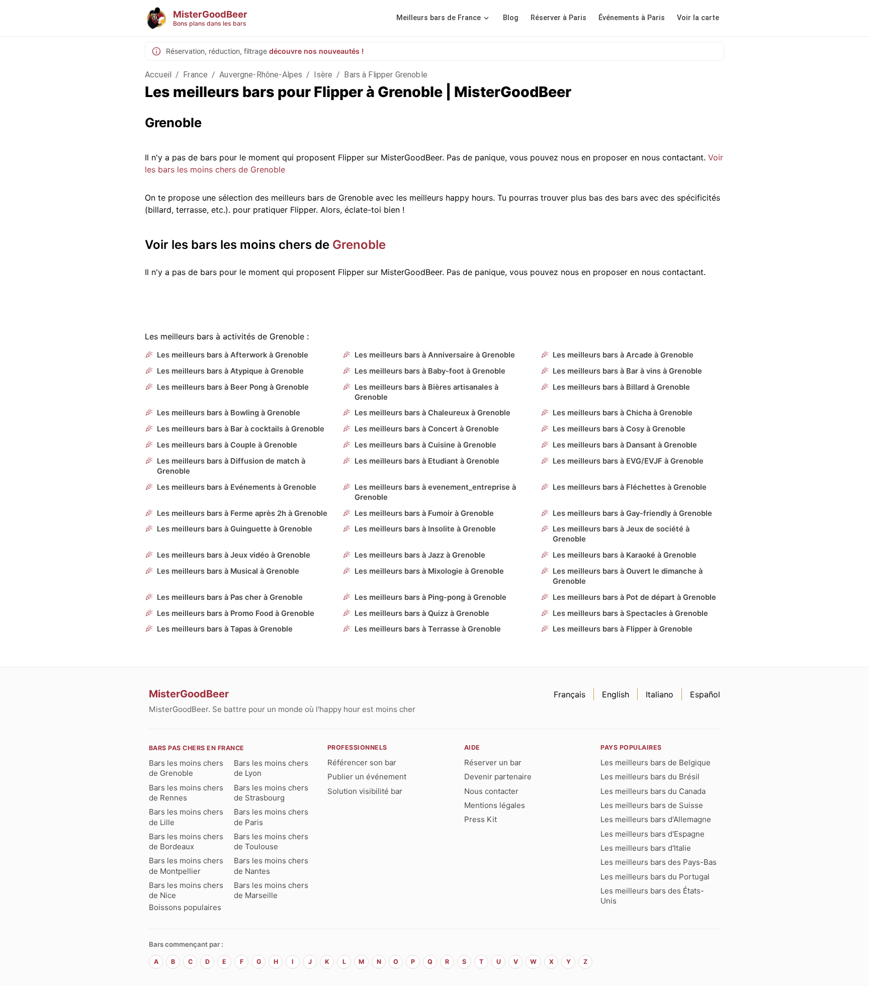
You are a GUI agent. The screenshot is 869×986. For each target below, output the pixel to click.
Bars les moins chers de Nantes (271, 865)
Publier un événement (366, 776)
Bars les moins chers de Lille (186, 817)
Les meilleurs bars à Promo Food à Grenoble (235, 613)
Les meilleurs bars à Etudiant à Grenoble (427, 461)
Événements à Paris (631, 18)
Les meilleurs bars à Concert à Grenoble (427, 428)
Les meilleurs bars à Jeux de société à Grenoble (621, 534)
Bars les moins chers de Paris (271, 817)
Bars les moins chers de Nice (186, 890)
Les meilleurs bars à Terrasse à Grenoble (428, 629)
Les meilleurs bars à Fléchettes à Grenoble (630, 487)
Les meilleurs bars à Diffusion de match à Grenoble (231, 466)
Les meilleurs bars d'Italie (645, 848)
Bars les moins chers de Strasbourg (271, 792)
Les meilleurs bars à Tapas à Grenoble (225, 629)
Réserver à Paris (558, 18)
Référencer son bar (361, 762)
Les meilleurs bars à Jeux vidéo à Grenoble (233, 555)
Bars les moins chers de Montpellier (186, 865)
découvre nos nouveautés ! (316, 51)
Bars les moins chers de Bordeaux (186, 841)
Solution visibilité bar (364, 791)
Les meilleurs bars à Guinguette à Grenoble (234, 528)
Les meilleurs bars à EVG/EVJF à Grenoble (628, 461)
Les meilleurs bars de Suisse (651, 805)
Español (705, 694)
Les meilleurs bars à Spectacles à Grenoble (630, 613)
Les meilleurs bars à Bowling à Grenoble (228, 412)
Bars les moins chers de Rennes (186, 792)
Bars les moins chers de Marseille (271, 890)
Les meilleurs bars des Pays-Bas (658, 862)
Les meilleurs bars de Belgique (655, 762)
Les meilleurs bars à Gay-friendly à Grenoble (632, 513)
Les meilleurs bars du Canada (653, 791)
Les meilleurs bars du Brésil (650, 776)
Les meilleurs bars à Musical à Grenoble (228, 571)
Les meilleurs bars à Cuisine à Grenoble (425, 445)
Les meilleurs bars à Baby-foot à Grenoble (430, 371)
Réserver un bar (493, 762)
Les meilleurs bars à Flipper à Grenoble (622, 629)
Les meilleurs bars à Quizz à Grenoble (422, 613)
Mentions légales (494, 805)
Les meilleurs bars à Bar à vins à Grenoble (627, 371)
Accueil (158, 74)
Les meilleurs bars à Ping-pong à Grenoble (430, 597)
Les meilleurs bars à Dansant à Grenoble (625, 445)
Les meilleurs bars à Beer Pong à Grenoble (233, 387)
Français (569, 694)
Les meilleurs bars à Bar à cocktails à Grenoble (240, 428)
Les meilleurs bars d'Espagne (652, 834)
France (195, 74)
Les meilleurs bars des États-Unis (652, 896)
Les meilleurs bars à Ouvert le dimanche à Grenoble (628, 576)
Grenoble (359, 244)
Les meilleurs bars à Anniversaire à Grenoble (435, 355)
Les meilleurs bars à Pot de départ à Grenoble (634, 597)
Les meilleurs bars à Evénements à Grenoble (236, 487)
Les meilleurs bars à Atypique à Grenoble (230, 371)
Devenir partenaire (498, 776)
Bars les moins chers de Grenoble (186, 768)
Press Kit (480, 819)
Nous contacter (491, 791)
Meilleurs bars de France (438, 18)
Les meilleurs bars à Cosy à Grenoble (619, 428)
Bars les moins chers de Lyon (271, 768)
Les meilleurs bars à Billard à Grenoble (621, 387)
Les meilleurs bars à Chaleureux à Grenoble (432, 412)
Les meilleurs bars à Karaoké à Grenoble (625, 555)
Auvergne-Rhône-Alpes (260, 74)
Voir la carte (698, 18)
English (615, 694)
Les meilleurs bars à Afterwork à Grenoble (232, 355)
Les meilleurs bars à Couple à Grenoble (227, 445)
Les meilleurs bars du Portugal (655, 876)
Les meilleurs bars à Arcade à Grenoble (623, 355)
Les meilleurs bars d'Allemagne (655, 819)
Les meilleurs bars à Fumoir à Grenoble (424, 513)
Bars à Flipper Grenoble (385, 74)
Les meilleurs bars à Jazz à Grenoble (420, 555)
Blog (510, 18)
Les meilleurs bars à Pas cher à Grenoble (230, 597)
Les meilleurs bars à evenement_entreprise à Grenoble (435, 492)
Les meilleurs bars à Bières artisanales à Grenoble (426, 392)
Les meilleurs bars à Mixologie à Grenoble (429, 571)
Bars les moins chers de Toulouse (271, 841)
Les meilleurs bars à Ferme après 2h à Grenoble (242, 513)
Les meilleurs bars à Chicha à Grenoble (622, 412)
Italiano (659, 694)
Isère (323, 74)
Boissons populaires (185, 907)
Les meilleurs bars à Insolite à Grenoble (425, 528)
